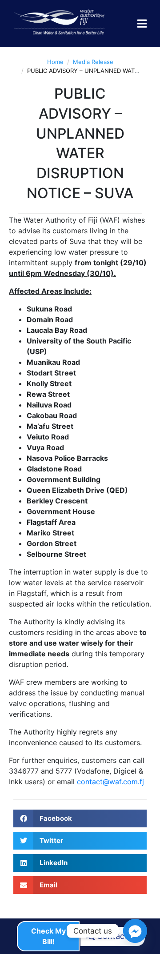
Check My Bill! (48, 936)
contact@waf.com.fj (110, 781)
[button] (80, 818)
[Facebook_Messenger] (135, 931)
